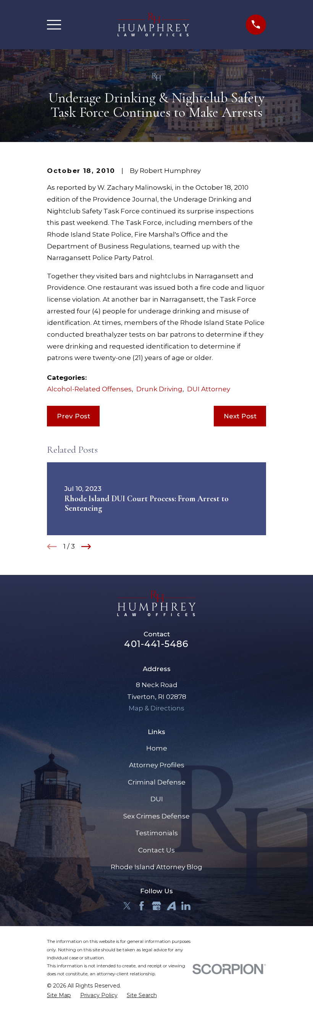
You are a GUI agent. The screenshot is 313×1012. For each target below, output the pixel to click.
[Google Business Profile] (156, 905)
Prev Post (73, 416)
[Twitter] (127, 905)
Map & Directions (156, 708)
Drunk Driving (159, 389)
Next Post (240, 416)
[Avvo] (171, 905)
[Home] (154, 24)
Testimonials (156, 833)
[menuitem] (59, 996)
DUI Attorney (208, 389)
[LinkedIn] (185, 905)
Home (156, 748)
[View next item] (86, 547)
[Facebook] (141, 905)
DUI (156, 799)
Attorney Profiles (156, 765)
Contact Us (156, 850)
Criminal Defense (157, 782)
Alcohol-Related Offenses (89, 389)
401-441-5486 (156, 643)
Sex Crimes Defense (156, 816)
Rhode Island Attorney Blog (156, 867)
